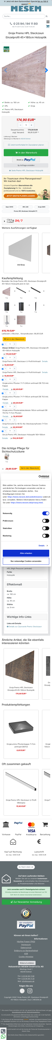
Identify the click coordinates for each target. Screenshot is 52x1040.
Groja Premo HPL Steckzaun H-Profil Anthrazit (21, 372)
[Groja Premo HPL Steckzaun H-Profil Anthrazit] (36, 290)
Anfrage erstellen (27, 165)
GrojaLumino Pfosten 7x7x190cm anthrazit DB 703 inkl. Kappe (25, 398)
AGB (26, 954)
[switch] (45, 521)
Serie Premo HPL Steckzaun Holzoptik (27, 170)
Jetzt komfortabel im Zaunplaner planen (27, 145)
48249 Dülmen (26, 139)
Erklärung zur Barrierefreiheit (26, 951)
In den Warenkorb (27, 152)
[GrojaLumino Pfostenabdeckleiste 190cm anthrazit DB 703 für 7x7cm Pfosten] (36, 306)
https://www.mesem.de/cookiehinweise (25, 497)
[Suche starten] (46, 16)
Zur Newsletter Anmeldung (27, 902)
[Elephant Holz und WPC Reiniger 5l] (6, 457)
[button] (46, 71)
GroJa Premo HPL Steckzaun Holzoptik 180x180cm (23, 435)
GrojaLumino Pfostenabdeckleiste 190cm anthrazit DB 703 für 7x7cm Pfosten (24, 411)
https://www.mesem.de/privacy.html (27, 503)
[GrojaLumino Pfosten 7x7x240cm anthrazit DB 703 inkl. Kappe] (6, 306)
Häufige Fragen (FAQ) (26, 942)
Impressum (26, 945)
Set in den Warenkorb (15, 339)
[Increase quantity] (31, 125)
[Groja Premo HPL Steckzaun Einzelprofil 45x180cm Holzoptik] (7, 292)
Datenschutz (26, 948)
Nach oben (26, 867)
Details (42, 545)
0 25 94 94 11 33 (28, 979)
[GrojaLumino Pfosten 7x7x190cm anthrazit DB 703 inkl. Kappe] (21, 306)
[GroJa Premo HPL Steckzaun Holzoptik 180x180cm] (21, 320)
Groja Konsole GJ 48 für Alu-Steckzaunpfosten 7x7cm (25, 424)
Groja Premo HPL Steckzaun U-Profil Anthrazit (21, 361)
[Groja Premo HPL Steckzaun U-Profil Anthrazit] (21, 290)
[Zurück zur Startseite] (26, 8)
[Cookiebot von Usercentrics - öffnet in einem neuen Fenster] (38, 476)
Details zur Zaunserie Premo (25, 626)
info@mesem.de (28, 981)
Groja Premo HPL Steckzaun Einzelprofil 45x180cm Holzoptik (25, 349)
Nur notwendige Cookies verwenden (26, 561)
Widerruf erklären (27, 963)
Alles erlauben (26, 553)
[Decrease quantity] (20, 125)
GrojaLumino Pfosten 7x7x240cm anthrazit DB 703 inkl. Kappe (25, 384)
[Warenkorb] (47, 26)
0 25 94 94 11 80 (28, 976)
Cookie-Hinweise (26, 957)
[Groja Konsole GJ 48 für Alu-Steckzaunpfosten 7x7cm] (7, 320)
